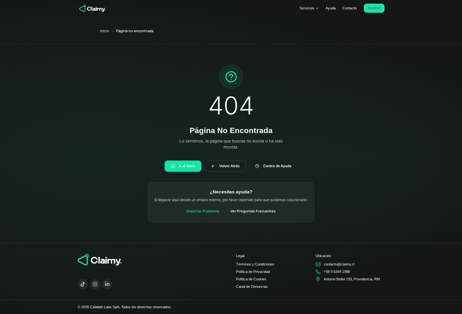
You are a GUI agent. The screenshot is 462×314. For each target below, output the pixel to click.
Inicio (104, 31)
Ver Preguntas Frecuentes (253, 211)
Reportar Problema (202, 211)
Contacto (349, 8)
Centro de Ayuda (277, 166)
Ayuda (331, 8)
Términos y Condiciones (255, 264)
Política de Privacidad (253, 272)
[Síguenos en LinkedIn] (107, 284)
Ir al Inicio (187, 166)
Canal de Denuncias (252, 287)
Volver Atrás (229, 166)
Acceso (374, 8)
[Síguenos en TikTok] (83, 284)
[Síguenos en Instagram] (95, 284)
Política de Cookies (251, 279)
